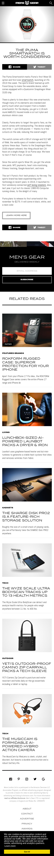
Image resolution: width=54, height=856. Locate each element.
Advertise (27, 818)
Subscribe (26, 279)
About (27, 808)
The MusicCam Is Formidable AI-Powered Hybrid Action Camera (20, 744)
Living (6, 432)
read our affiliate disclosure (14, 798)
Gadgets (7, 508)
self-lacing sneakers (36, 184)
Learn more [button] (10, 846)
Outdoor (7, 658)
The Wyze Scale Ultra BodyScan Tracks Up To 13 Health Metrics (26, 592)
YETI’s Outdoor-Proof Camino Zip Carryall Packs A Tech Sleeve (26, 667)
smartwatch (27, 79)
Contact (27, 813)
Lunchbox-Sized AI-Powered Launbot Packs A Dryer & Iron (25, 441)
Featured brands (13, 353)
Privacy (27, 823)
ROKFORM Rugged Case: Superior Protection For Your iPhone (25, 364)
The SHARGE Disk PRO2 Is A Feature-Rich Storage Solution (26, 517)
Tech (5, 583)
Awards (26, 828)
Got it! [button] (27, 852)
